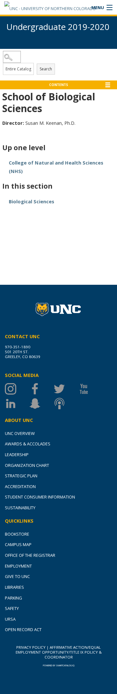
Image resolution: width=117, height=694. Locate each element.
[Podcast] (66, 403)
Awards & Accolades (27, 444)
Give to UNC (17, 576)
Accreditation (20, 486)
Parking (13, 598)
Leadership (17, 454)
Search (46, 69)
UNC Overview (20, 433)
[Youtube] (90, 389)
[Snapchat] (41, 403)
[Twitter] (66, 389)
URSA (10, 619)
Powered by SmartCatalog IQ (58, 665)
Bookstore (17, 534)
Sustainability (20, 508)
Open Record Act (23, 629)
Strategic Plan (21, 476)
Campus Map (18, 544)
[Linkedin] (17, 403)
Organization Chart (27, 465)
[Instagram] (17, 389)
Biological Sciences (31, 201)
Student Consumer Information (40, 497)
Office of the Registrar (30, 555)
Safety (12, 608)
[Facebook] (41, 389)
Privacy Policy (31, 647)
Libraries (14, 587)
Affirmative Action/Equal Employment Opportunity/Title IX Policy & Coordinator (59, 652)
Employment (18, 566)
